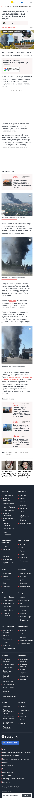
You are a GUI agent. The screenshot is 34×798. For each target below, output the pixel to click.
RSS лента (6, 782)
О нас (4, 749)
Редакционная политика (10, 756)
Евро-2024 (23, 557)
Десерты (23, 716)
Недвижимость (8, 553)
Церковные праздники (24, 660)
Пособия (23, 520)
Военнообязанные (26, 640)
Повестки (23, 630)
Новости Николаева (7, 533)
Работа (22, 498)
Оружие (5, 642)
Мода (21, 603)
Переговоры (7, 639)
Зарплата (23, 495)
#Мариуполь (23, 452)
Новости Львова (8, 510)
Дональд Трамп (8, 664)
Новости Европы (9, 597)
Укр (31, 2)
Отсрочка (23, 637)
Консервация (24, 710)
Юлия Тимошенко (9, 688)
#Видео (15, 452)
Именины (23, 679)
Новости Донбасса (6, 524)
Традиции (23, 669)
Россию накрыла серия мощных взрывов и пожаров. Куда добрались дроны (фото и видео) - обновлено (22, 412)
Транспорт (6, 549)
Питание (23, 576)
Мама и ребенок (25, 573)
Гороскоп (23, 597)
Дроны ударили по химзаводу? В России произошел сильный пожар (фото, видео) (21, 427)
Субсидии (23, 505)
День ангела (24, 676)
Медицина (23, 508)
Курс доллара (7, 559)
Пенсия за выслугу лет (7, 728)
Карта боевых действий (8, 631)
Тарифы (6, 556)
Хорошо (26, 795)
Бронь (22, 634)
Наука (4, 569)
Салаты (22, 720)
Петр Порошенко (9, 684)
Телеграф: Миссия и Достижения (13, 779)
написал (12, 301)
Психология (24, 583)
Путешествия (24, 607)
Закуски (22, 723)
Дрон (5, 583)
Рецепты (21, 702)
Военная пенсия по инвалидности (9, 717)
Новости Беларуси (6, 614)
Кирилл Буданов (8, 681)
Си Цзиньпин (7, 667)
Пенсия (4, 702)
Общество (22, 491)
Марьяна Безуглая (6, 692)
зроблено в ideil (7, 791)
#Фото (8, 454)
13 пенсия (6, 707)
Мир (3, 593)
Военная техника (9, 649)
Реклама (5, 762)
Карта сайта (6, 775)
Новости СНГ (7, 607)
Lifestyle (21, 593)
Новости (5, 491)
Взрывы (6, 635)
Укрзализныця (8, 563)
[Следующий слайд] (32, 6)
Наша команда (7, 772)
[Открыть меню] (2, 2)
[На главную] (17, 2)
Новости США (8, 600)
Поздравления (25, 620)
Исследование (25, 586)
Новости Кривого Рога (9, 519)
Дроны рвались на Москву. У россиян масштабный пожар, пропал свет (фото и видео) (21, 442)
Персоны (5, 655)
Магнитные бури (25, 617)
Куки (16, 795)
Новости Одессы (9, 507)
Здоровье (22, 569)
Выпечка (23, 707)
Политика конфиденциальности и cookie (16, 752)
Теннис (22, 551)
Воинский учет (25, 644)
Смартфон (6, 586)
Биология (6, 580)
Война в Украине (8, 626)
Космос (5, 576)
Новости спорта (24, 540)
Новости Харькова (6, 499)
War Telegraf (16, 404)
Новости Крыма (8, 529)
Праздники (22, 655)
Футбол (22, 544)
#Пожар (9, 452)
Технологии (7, 573)
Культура (23, 610)
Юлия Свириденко (9, 696)
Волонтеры (7, 645)
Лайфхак (23, 613)
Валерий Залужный (6, 677)
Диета (22, 580)
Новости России (15, 177)
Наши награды (7, 765)
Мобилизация (23, 626)
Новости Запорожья (7, 514)
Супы (21, 713)
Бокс (21, 548)
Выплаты (23, 502)
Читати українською (8, 27)
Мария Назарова (10, 23)
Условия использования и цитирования (16, 759)
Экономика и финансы (6, 541)
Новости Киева (8, 495)
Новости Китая (8, 610)
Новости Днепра (9, 504)
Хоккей (22, 554)
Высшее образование (24, 516)
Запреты (23, 673)
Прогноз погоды (25, 523)
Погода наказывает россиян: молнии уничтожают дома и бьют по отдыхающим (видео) (22, 183)
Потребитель (24, 600)
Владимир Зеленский (6, 660)
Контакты (5, 769)
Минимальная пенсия (8, 723)
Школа (22, 512)
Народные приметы (23, 665)
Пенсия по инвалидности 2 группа (8, 711)
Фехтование (24, 561)
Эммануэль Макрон (7, 672)
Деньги (5, 546)
